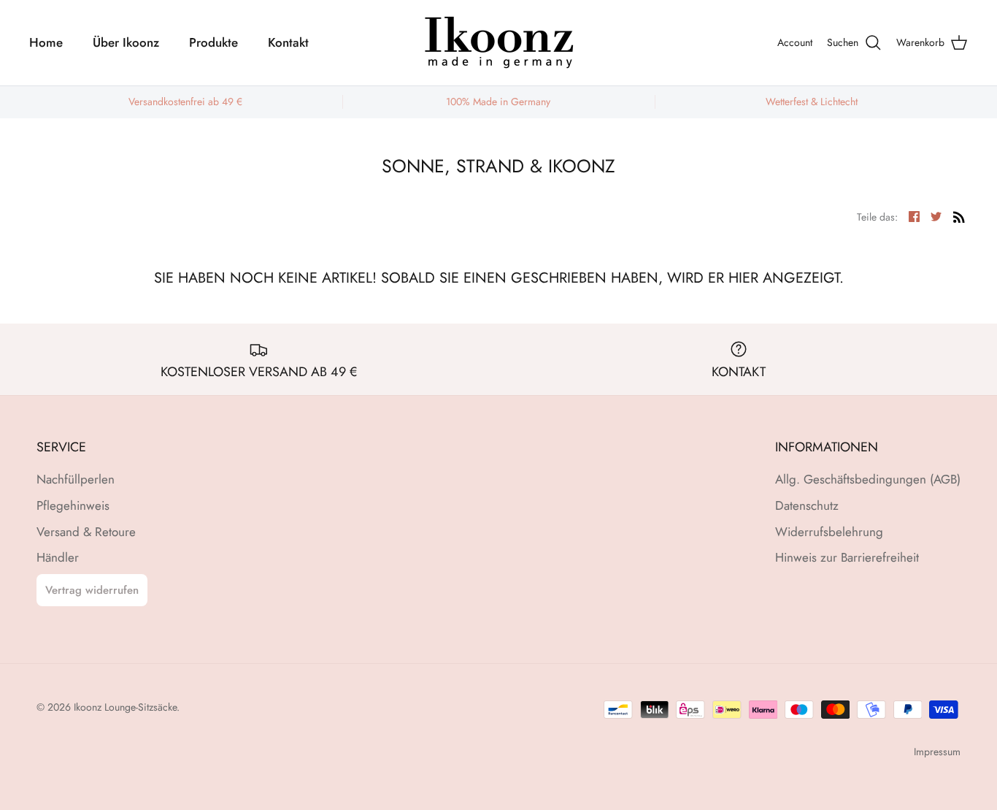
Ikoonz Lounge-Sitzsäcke (125, 707)
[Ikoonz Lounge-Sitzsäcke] (498, 43)
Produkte (213, 42)
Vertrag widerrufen (92, 590)
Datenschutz (807, 505)
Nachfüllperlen (75, 479)
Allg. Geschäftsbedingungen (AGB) (868, 479)
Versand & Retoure (86, 531)
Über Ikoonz (126, 42)
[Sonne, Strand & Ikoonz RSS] (959, 216)
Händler (57, 557)
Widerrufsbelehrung (829, 531)
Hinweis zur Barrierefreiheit (847, 557)
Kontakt (288, 42)
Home (46, 42)
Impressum (937, 751)
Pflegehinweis (72, 505)
